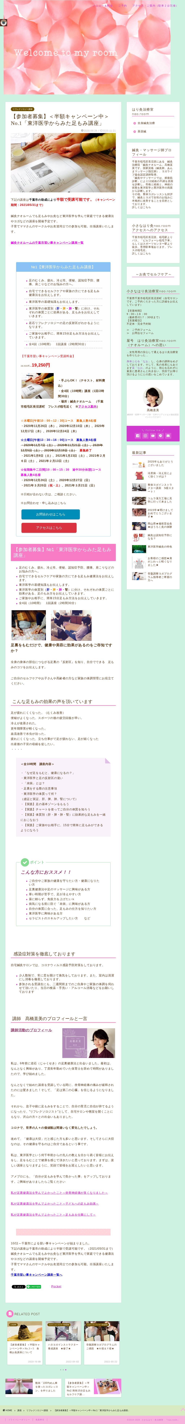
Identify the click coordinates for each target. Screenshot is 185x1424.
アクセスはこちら (49, 528)
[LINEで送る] (34, 1286)
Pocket (56, 1286)
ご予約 (122, 5)
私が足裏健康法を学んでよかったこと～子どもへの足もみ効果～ (55, 1203)
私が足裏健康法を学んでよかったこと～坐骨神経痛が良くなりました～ (59, 1192)
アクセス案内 (87, 406)
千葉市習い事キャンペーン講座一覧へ (37, 1274)
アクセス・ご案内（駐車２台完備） (155, 5)
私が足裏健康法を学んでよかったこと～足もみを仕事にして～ (53, 1214)
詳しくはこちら (141, 207)
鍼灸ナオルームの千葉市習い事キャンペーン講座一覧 (47, 242)
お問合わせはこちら (50, 514)
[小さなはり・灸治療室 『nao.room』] (87, 91)
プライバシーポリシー (19, 1420)
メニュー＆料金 (103, 5)
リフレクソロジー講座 (23, 109)
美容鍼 (142, 131)
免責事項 (40, 1420)
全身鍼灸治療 (146, 123)
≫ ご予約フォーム (139, 329)
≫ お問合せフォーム (140, 333)
